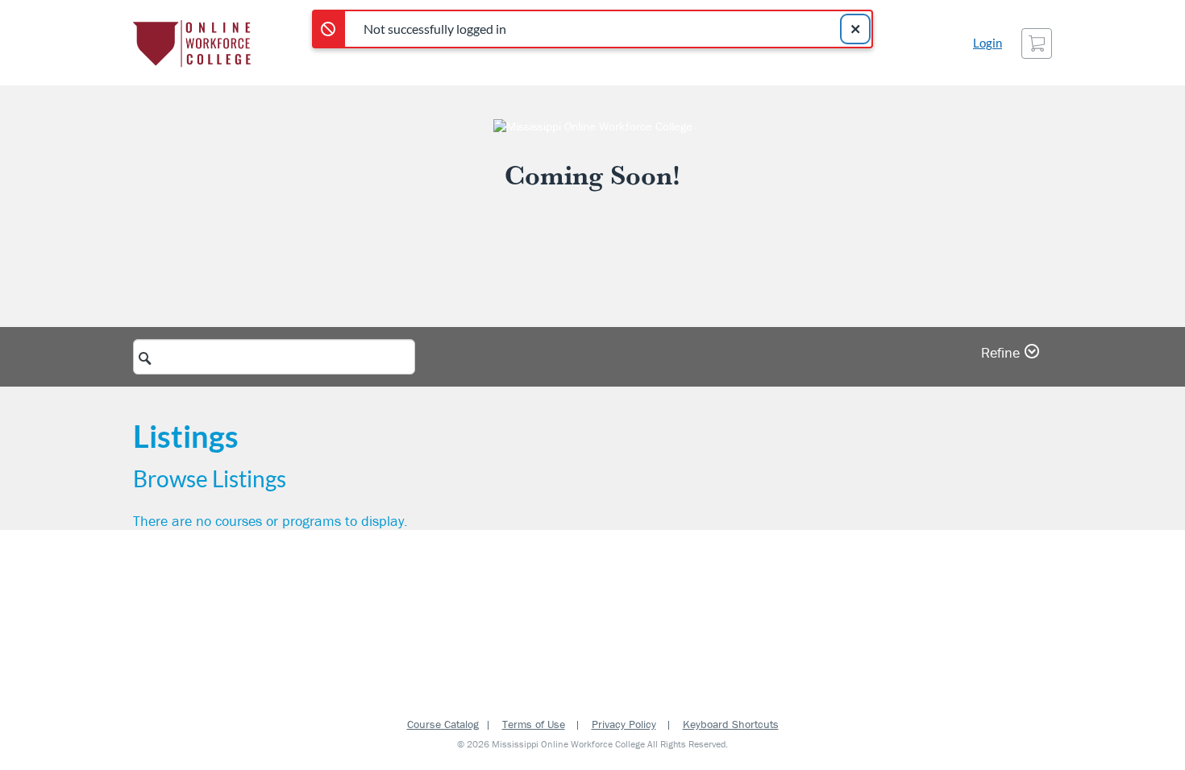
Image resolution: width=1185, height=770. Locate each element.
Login (987, 43)
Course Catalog (443, 724)
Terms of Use (533, 724)
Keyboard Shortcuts (731, 724)
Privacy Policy (624, 724)
